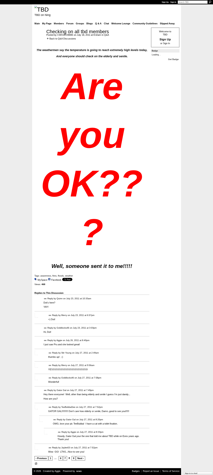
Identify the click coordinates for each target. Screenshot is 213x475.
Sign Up (165, 2)
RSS (36, 463)
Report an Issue (151, 471)
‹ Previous (41, 458)
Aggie (59, 340)
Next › (80, 458)
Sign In (173, 2)
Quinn (60, 298)
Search (210, 2)
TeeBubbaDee (68, 407)
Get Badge (173, 59)
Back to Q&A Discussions (62, 38)
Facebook (56, 280)
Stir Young (66, 352)
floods (61, 275)
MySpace (42, 280)
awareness (45, 275)
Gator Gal (61, 390)
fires (54, 275)
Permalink (45, 298)
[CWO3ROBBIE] (39, 37)
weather (69, 275)
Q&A (106, 35)
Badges (136, 471)
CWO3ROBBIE (65, 35)
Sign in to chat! (191, 473)
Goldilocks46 (63, 328)
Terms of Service (170, 471)
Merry (64, 315)
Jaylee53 (65, 447)
